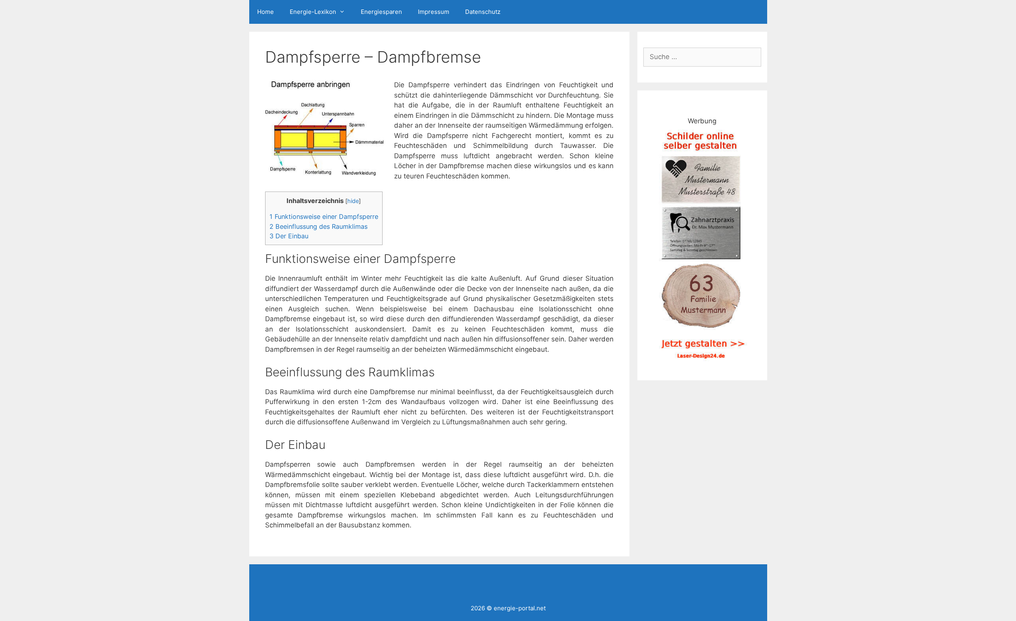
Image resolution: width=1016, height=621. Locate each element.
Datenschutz (482, 11)
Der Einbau (288, 236)
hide (353, 201)
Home (265, 11)
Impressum (433, 11)
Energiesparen (381, 11)
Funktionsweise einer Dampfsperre (323, 216)
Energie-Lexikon (313, 11)
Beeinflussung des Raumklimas (318, 226)
